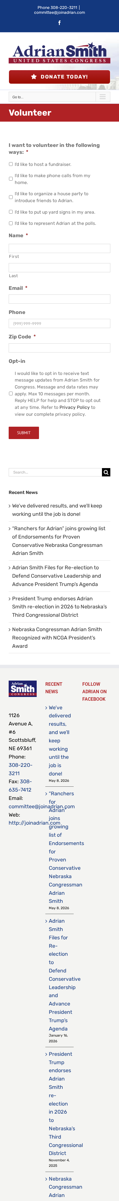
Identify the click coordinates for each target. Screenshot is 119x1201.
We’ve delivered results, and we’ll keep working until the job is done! (59, 740)
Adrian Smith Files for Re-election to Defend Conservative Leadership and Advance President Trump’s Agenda (56, 575)
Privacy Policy (75, 407)
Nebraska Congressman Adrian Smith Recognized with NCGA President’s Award (57, 637)
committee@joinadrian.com (59, 12)
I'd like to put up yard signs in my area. (55, 212)
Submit (24, 432)
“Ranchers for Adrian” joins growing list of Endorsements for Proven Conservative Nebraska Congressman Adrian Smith (59, 847)
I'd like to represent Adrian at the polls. (55, 223)
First (14, 256)
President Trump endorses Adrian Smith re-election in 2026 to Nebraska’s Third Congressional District (59, 606)
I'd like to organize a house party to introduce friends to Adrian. (51, 197)
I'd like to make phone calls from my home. (52, 179)
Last (13, 275)
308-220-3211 (64, 7)
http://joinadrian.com (34, 823)
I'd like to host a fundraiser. (43, 164)
